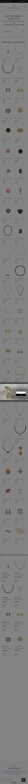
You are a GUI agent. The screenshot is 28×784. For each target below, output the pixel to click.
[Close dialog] (27, 384)
